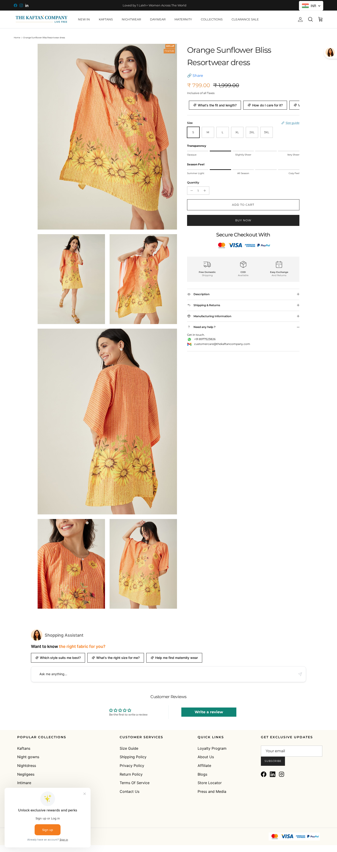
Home (17, 37)
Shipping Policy (133, 757)
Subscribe (273, 761)
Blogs (202, 774)
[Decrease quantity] (190, 190)
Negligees (25, 774)
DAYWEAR (158, 19)
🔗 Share (195, 75)
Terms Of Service (134, 782)
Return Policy (131, 774)
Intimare (24, 782)
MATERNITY (183, 19)
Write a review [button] (209, 712)
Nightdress (26, 765)
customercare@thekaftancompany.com (222, 344)
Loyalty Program (212, 748)
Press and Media (212, 791)
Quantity (193, 182)
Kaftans (23, 748)
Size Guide (129, 748)
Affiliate (204, 765)
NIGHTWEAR (131, 19)
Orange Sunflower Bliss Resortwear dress (44, 37)
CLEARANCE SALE (245, 19)
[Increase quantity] (205, 190)
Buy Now (243, 220)
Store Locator (210, 782)
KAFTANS (106, 19)
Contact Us (129, 791)
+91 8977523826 (204, 339)
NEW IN (84, 19)
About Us (206, 757)
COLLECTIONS (212, 19)
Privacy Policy (132, 765)
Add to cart (243, 204)
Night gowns (28, 757)
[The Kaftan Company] (41, 19)
